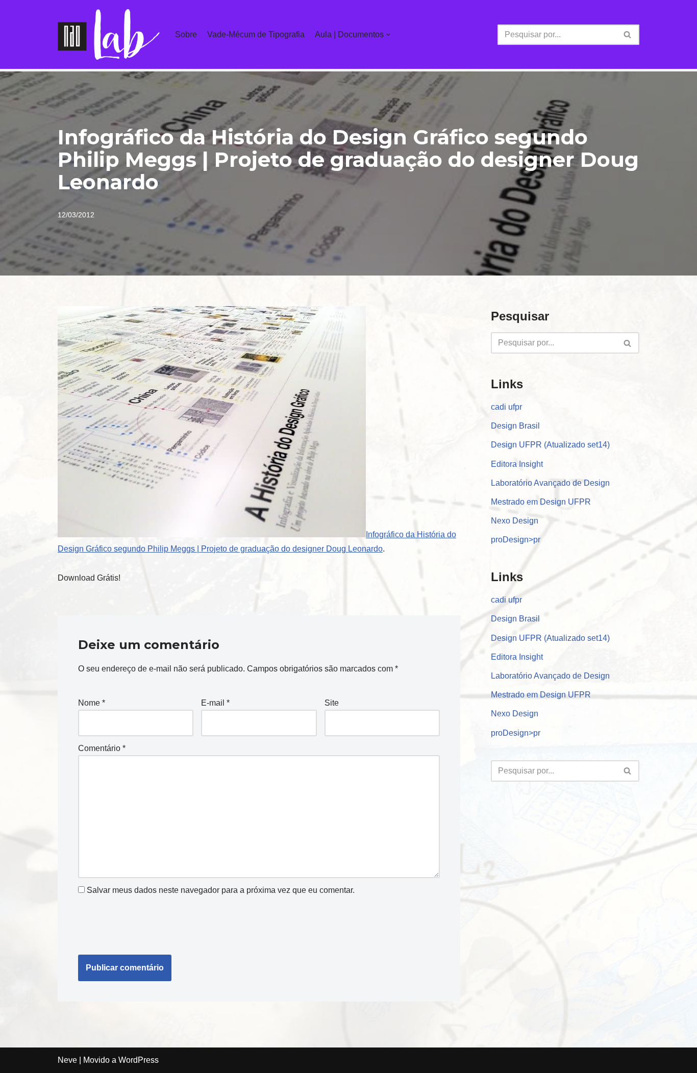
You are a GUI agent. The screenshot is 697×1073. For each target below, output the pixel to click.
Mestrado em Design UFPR (541, 501)
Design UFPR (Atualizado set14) (550, 444)
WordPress (138, 1060)
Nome (91, 702)
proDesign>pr (515, 539)
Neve (67, 1060)
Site (332, 702)
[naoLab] (109, 34)
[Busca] (627, 34)
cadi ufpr (506, 407)
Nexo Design (514, 520)
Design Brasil (515, 425)
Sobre (186, 34)
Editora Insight (517, 464)
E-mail (215, 702)
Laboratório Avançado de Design (550, 483)
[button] (627, 34)
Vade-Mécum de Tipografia (256, 34)
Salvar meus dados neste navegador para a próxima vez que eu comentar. (221, 890)
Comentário (102, 748)
